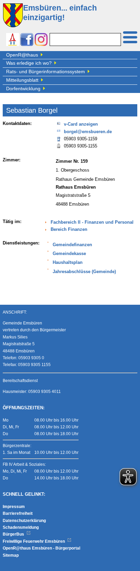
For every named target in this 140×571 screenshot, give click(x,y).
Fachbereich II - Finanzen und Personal (92, 222)
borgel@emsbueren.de (88, 131)
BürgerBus (14, 534)
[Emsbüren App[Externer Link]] (12, 40)
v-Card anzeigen (81, 124)
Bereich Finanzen (69, 229)
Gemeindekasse (69, 253)
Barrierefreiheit (18, 513)
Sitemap (11, 555)
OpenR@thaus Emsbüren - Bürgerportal (41, 548)
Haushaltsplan (68, 262)
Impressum (14, 506)
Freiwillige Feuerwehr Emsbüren (34, 541)
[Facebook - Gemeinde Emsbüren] (27, 40)
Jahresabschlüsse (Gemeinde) (84, 271)
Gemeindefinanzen (72, 244)
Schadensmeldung (21, 527)
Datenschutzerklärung (24, 520)
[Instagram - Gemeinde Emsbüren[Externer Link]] (41, 40)
